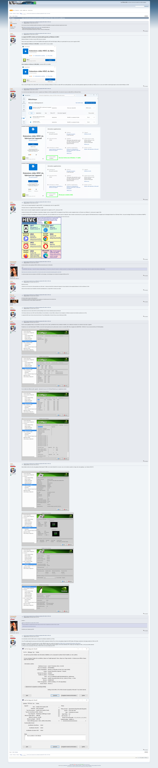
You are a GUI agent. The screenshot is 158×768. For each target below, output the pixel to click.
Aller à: (136, 757)
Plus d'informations (86, 764)
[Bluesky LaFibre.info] (10, 100)
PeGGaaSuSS (13, 261)
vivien (11, 33)
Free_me (12, 295)
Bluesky (65, 765)
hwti (11, 22)
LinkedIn (73, 765)
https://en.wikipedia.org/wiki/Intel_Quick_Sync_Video (32, 27)
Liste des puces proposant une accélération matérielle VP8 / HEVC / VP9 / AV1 (37, 33)
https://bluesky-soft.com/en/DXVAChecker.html (29, 626)
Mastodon (70, 765)
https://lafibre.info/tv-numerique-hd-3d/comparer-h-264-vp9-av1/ (69, 643)
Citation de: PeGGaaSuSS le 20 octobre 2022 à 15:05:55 (30, 622)
